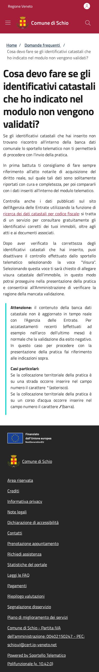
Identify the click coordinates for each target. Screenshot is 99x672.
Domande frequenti (43, 45)
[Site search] (88, 23)
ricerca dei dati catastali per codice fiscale (41, 213)
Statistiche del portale (27, 564)
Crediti (13, 491)
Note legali (17, 512)
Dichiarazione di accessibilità (33, 522)
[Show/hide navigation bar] (8, 22)
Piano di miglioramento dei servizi (37, 617)
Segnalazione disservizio (29, 607)
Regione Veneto (20, 6)
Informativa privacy (24, 501)
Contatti (14, 533)
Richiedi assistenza (24, 554)
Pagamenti (17, 585)
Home (11, 45)
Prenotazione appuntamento (33, 543)
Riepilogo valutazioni (26, 596)
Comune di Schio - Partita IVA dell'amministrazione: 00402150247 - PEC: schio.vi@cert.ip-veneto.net (45, 636)
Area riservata (20, 480)
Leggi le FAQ (18, 575)
